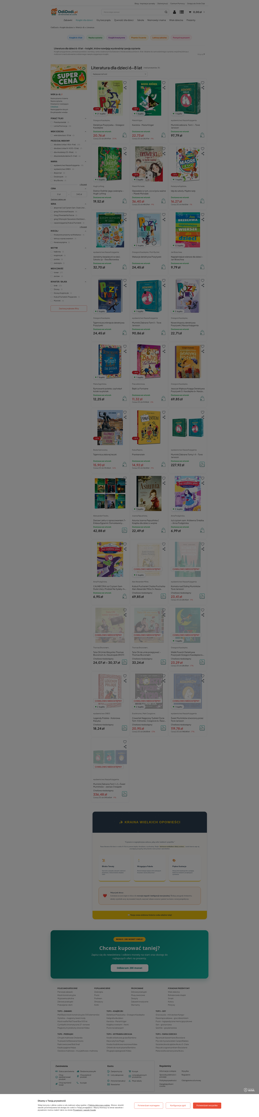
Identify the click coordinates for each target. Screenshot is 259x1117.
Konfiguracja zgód (178, 1105)
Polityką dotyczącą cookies (99, 1105)
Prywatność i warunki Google (84, 1110)
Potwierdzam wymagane (149, 1105)
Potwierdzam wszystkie (207, 1105)
